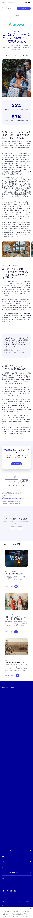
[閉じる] (31, 909)
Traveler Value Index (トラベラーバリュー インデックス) (15, 498)
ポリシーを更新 (15, 464)
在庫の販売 (24, 55)
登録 (23, 8)
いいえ (19, 528)
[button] (16, 586)
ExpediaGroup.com (7, 888)
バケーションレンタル (11, 55)
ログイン (8, 8)
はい (13, 528)
